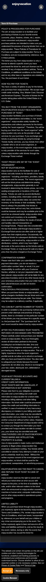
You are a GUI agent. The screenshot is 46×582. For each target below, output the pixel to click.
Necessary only (22, 570)
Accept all (7, 570)
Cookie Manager (10, 577)
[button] (41, 7)
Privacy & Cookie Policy (11, 565)
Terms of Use (30, 565)
